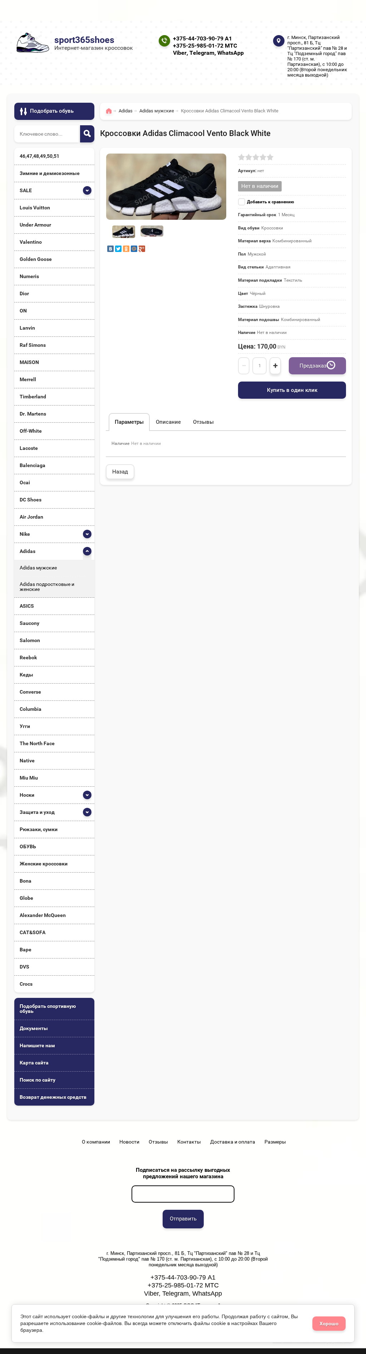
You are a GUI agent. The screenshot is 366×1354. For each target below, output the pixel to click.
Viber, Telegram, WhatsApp (208, 52)
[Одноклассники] (126, 249)
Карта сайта (34, 1063)
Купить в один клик (292, 390)
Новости (129, 1142)
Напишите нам (37, 1045)
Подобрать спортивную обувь (48, 1008)
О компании (96, 1142)
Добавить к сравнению (270, 201)
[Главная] (111, 114)
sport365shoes (84, 40)
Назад (120, 472)
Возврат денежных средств (53, 1097)
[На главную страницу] (32, 43)
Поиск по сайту (37, 1080)
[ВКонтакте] (110, 249)
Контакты (189, 1142)
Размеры (275, 1142)
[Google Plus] (142, 249)
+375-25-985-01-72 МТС (205, 45)
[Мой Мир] (134, 249)
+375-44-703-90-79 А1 (202, 38)
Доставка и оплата (232, 1142)
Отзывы (158, 1142)
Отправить (183, 1218)
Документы (34, 1028)
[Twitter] (118, 249)
